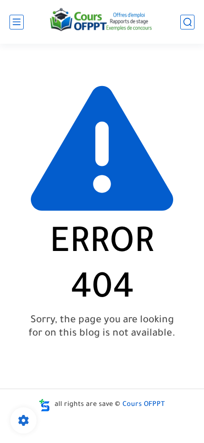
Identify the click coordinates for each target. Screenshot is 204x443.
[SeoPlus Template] (44, 405)
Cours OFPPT (143, 405)
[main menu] (16, 22)
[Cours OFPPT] (102, 22)
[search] (187, 22)
